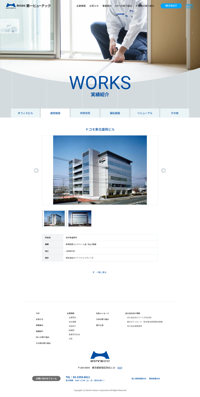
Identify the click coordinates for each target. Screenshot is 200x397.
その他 (174, 113)
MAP (119, 367)
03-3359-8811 (81, 377)
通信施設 (55, 113)
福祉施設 (115, 113)
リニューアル (144, 113)
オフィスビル (25, 113)
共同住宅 (85, 113)
